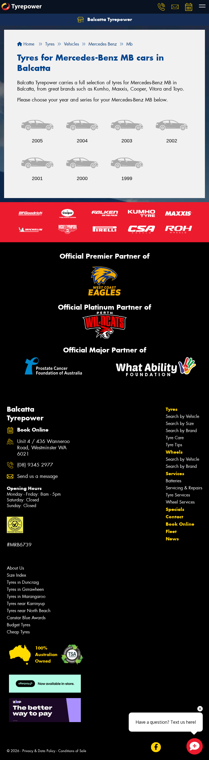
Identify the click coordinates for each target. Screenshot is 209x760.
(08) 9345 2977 (35, 465)
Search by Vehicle (182, 416)
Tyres (171, 409)
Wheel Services (180, 502)
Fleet (171, 531)
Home (28, 44)
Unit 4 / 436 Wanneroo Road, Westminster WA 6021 (43, 447)
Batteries (173, 481)
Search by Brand (181, 430)
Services (175, 474)
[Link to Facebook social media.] (156, 747)
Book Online (180, 524)
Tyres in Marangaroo (26, 596)
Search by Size (180, 423)
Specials (175, 509)
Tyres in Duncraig (23, 582)
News (172, 539)
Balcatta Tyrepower (109, 19)
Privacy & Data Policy (38, 751)
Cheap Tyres (18, 632)
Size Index (16, 575)
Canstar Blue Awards (26, 618)
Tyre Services (178, 495)
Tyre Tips (174, 445)
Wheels (174, 452)
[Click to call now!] (161, 7)
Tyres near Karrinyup (26, 603)
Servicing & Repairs (184, 488)
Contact (174, 517)
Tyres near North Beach (28, 611)
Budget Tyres (18, 625)
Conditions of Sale (72, 751)
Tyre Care (175, 438)
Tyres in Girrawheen (25, 589)
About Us (15, 568)
